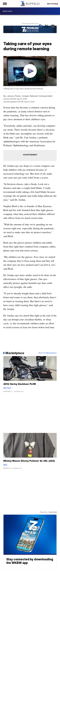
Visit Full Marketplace (47, 353)
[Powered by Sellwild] (53, 512)
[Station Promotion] (30, 30)
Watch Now (52, 4)
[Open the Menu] (4, 4)
